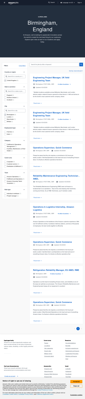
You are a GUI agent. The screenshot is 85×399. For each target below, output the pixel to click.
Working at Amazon (71, 356)
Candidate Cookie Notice (10, 394)
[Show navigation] (4, 3)
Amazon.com (48, 369)
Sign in (80, 2)
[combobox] (14, 76)
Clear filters (22, 66)
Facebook (68, 374)
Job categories (48, 348)
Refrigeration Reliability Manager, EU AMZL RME (55, 270)
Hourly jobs (47, 351)
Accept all (76, 380)
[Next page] (81, 328)
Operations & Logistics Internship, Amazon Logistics (53, 208)
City (6, 106)
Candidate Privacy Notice (25, 394)
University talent (49, 356)
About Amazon (48, 371)
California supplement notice (43, 394)
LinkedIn (67, 369)
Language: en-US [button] (68, 2)
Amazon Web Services (50, 374)
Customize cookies (76, 395)
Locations (47, 346)
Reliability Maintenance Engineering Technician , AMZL (56, 177)
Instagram (68, 371)
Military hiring (48, 354)
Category (7, 140)
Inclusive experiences (71, 348)
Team (6, 173)
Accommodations (70, 343)
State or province (10, 87)
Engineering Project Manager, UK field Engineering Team (51, 79)
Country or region (10, 72)
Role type (8, 189)
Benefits (67, 346)
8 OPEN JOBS (42, 17)
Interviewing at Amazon (72, 351)
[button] (56, 89)
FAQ (66, 359)
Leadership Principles (71, 354)
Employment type (10, 128)
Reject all (76, 385)
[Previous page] (74, 328)
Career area (8, 158)
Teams (46, 343)
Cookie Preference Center (44, 389)
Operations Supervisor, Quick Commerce (52, 147)
